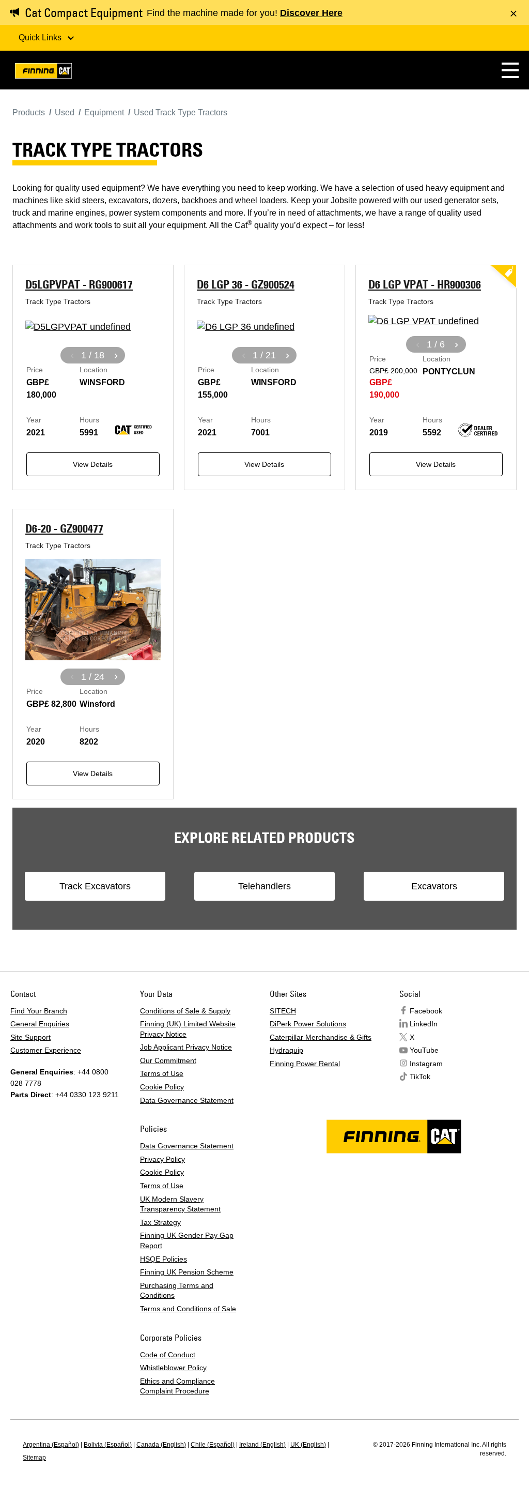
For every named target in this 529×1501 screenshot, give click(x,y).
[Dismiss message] (513, 13)
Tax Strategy (160, 1222)
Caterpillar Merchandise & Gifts (320, 1037)
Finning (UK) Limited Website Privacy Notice (188, 1029)
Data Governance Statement (187, 1100)
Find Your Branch (38, 1011)
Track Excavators (95, 886)
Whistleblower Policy (173, 1367)
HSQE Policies (163, 1259)
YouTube (424, 1050)
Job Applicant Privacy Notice (186, 1047)
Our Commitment (168, 1060)
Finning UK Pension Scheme (187, 1272)
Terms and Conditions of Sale (188, 1309)
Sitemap (34, 1457)
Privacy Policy (162, 1159)
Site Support (30, 1037)
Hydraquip (286, 1050)
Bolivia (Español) (108, 1444)
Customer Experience (45, 1050)
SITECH (283, 1011)
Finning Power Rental (305, 1063)
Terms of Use (161, 1073)
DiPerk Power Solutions (308, 1024)
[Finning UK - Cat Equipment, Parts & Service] (43, 72)
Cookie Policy (162, 1087)
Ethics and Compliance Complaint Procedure (177, 1386)
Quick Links (41, 37)
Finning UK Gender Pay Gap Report (187, 1240)
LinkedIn (424, 1024)
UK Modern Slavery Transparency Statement (180, 1204)
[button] (510, 70)
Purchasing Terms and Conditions (176, 1290)
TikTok (420, 1076)
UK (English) (308, 1444)
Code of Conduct (167, 1355)
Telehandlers (264, 886)
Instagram (426, 1063)
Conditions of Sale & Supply (185, 1011)
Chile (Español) (213, 1444)
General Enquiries (39, 1024)
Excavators (434, 886)
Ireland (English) (262, 1444)
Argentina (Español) (51, 1444)
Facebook (426, 1011)
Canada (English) (161, 1444)
